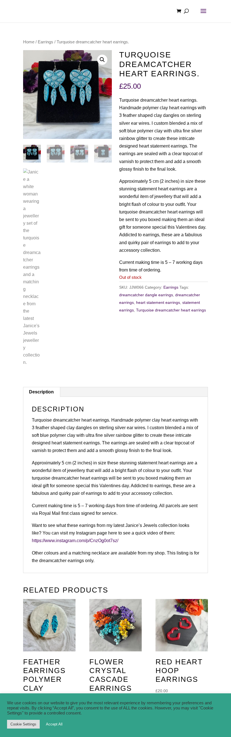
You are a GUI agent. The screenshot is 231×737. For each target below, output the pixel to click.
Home (28, 42)
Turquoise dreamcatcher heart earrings (171, 310)
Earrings (45, 42)
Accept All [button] (54, 724)
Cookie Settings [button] (23, 724)
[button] (102, 60)
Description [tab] (41, 391)
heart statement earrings (158, 302)
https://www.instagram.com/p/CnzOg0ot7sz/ (75, 540)
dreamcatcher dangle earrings (146, 295)
